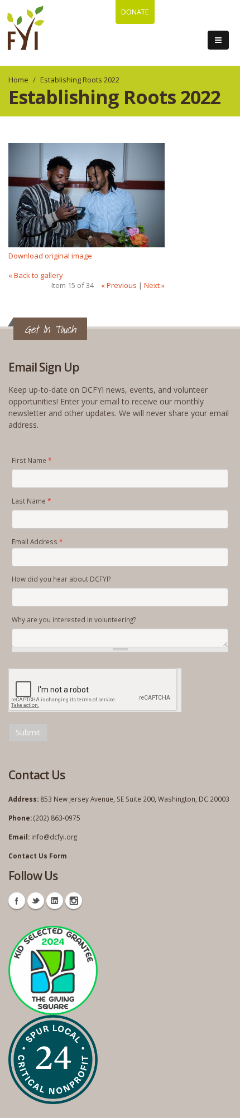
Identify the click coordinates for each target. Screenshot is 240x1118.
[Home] (26, 28)
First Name (31, 460)
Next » (154, 285)
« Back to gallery (35, 275)
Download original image (50, 256)
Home (18, 80)
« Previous (119, 285)
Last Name (31, 500)
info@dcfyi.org (54, 836)
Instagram (73, 900)
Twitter (35, 900)
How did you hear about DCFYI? (61, 578)
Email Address (37, 541)
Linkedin (54, 900)
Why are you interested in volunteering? (74, 619)
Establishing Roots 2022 (79, 80)
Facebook (16, 900)
